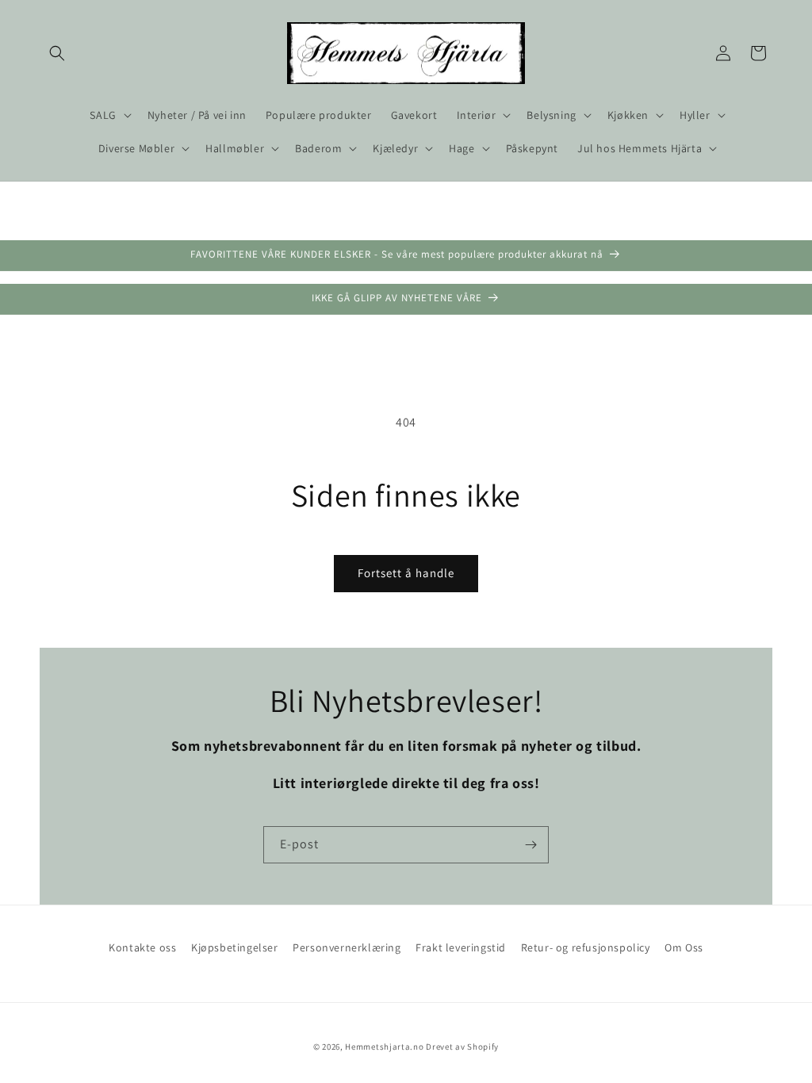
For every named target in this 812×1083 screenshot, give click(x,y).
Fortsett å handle (406, 572)
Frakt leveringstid (461, 947)
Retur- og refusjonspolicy (585, 947)
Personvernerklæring (346, 947)
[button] (57, 53)
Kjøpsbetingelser (234, 947)
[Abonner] (530, 844)
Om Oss (684, 947)
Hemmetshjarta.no (384, 1046)
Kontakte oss (142, 947)
